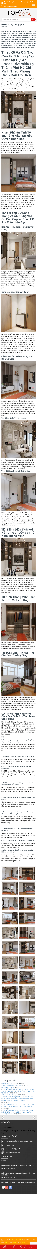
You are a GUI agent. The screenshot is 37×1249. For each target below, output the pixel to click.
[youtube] (6, 1187)
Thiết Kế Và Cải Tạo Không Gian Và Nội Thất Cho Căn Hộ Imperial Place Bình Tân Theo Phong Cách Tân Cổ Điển (17, 1091)
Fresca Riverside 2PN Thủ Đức (11, 1085)
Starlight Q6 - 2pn (8, 1087)
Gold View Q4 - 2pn (8, 1083)
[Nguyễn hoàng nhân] (3, 1187)
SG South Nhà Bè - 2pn (9, 1095)
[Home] (18, 12)
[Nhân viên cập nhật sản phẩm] (10, 1187)
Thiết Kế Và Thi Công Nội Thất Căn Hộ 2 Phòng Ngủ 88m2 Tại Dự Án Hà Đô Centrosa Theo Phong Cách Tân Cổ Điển (17, 1112)
